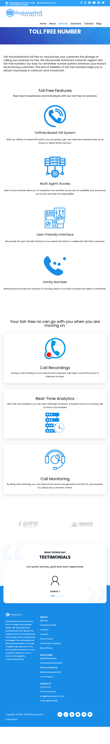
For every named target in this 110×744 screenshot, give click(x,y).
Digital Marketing (48, 658)
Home (43, 23)
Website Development (50, 672)
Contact (89, 23)
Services (63, 23)
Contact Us (45, 687)
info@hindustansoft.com (52, 696)
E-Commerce (46, 676)
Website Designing (48, 667)
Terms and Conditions (50, 643)
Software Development (51, 663)
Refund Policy (46, 648)
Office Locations (48, 691)
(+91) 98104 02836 (48, 700)
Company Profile (48, 625)
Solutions (76, 23)
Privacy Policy (46, 638)
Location (44, 629)
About (52, 23)
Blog (98, 23)
